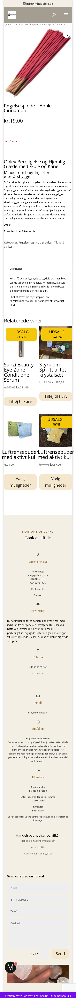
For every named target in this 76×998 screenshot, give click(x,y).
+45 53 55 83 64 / (38, 667)
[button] (66, 34)
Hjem (7, 24)
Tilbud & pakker (19, 24)
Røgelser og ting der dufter (35, 242)
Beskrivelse (16, 268)
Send (60, 953)
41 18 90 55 (38, 673)
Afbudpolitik (38, 847)
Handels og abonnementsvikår (38, 840)
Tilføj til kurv (20, 401)
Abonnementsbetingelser (38, 853)
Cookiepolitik (38, 589)
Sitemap (38, 595)
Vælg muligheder (20, 482)
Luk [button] (69, 996)
